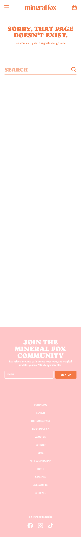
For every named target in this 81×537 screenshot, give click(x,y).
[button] (6, 7)
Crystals (40, 476)
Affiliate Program (40, 460)
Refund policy (40, 428)
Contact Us (40, 404)
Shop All (40, 493)
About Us (40, 436)
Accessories (40, 485)
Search (40, 412)
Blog (41, 452)
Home (40, 469)
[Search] (73, 70)
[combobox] (40, 70)
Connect (41, 445)
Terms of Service (40, 421)
